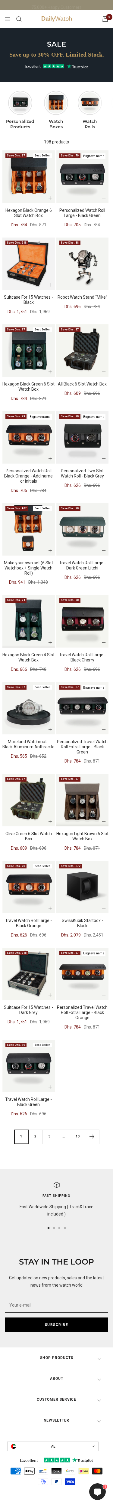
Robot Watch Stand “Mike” (82, 297)
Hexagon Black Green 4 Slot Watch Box (28, 657)
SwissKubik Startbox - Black (82, 923)
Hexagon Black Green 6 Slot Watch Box (28, 387)
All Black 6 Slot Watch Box (82, 384)
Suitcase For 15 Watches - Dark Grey (28, 1010)
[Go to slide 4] (65, 1228)
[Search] (19, 19)
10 (78, 1136)
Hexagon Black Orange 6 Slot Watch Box (28, 213)
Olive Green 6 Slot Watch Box (28, 836)
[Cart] (105, 19)
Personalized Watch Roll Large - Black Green (82, 213)
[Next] (92, 1137)
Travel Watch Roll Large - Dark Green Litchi (82, 565)
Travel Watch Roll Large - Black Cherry (82, 657)
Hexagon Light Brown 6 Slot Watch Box (82, 836)
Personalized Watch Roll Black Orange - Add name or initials (28, 476)
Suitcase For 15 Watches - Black (28, 300)
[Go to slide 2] (54, 1228)
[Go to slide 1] (48, 1228)
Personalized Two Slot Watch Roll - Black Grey (82, 473)
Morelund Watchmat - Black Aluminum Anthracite (28, 744)
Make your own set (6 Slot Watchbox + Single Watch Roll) (28, 568)
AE (53, 1446)
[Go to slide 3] (59, 1228)
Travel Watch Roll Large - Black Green (28, 1102)
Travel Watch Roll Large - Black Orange (28, 923)
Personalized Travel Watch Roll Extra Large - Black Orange (82, 1012)
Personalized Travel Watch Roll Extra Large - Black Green (82, 746)
